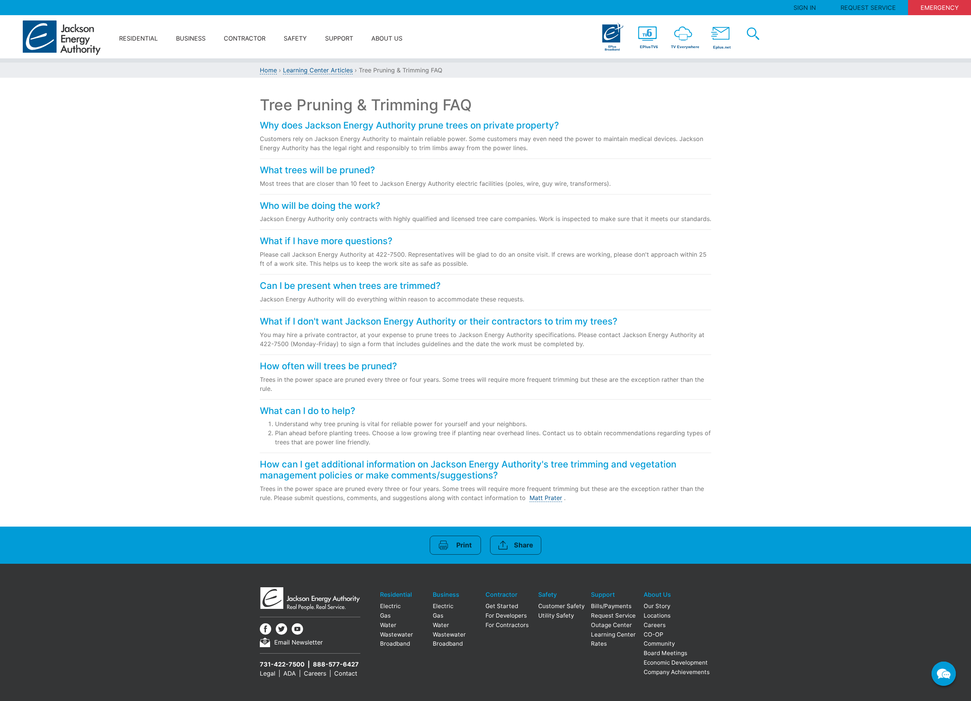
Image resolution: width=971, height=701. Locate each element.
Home (268, 70)
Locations (657, 615)
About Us (386, 38)
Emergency (940, 7)
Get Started (502, 606)
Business (191, 38)
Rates (599, 643)
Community (659, 643)
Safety (295, 38)
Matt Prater (545, 498)
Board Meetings (665, 653)
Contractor (245, 38)
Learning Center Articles (318, 70)
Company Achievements (677, 672)
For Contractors (507, 625)
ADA (289, 673)
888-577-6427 (336, 664)
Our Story (657, 606)
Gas (385, 615)
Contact (345, 673)
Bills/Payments (611, 606)
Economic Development (676, 662)
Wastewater (396, 634)
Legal (267, 673)
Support (339, 38)
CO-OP (653, 634)
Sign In (804, 7)
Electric (390, 606)
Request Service (868, 7)
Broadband (395, 643)
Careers (315, 673)
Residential (138, 38)
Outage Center (611, 625)
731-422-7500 (282, 664)
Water (388, 625)
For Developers (506, 615)
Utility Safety (556, 615)
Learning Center (613, 634)
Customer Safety (561, 606)
